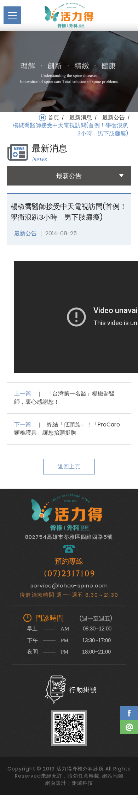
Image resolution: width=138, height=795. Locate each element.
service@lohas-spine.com (69, 585)
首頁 (53, 118)
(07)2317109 (70, 574)
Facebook (129, 713)
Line (129, 727)
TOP (129, 747)
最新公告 (113, 118)
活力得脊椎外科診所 (69, 15)
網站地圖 (112, 775)
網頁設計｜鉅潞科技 (69, 782)
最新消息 (80, 118)
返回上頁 (69, 466)
